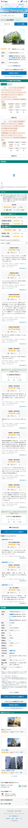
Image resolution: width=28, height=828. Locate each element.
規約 (10, 816)
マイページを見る (14, 692)
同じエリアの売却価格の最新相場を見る (14, 76)
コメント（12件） (21, 49)
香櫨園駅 (11, 56)
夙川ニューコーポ (6, 729)
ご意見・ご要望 (14, 818)
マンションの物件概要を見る (14, 65)
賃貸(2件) (10, 84)
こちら (17, 675)
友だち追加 (23, 786)
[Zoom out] (2, 185)
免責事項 (8, 818)
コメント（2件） (19, 772)
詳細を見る (14, 117)
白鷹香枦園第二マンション (8, 539)
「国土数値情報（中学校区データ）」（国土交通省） (11, 683)
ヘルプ (20, 818)
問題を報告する (22, 268)
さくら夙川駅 (12, 57)
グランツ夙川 (4, 750)
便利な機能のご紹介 (5, 787)
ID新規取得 (21, 4)
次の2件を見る (15, 527)
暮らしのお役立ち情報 (6, 803)
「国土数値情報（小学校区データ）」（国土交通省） (15, 681)
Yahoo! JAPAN (17, 811)
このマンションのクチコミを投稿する (14, 532)
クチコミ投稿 (20, 24)
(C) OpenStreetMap (9, 187)
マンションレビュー (10, 266)
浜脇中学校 (11, 653)
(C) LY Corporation (16, 187)
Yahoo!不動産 (10, 811)
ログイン (7, 4)
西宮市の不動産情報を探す (7, 800)
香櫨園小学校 (12, 650)
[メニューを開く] (26, 2)
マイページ (7, 24)
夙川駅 (10, 59)
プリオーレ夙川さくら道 (7, 770)
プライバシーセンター (20, 813)
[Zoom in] (2, 183)
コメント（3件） (20, 731)
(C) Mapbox (2, 187)
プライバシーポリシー (8, 813)
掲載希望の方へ (15, 816)
